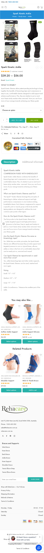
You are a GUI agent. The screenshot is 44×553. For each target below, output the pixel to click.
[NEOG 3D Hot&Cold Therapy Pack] (41, 67)
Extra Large (7, 312)
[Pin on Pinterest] (18, 133)
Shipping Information (8, 494)
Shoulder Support (7, 380)
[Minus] (7, 121)
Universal (6, 370)
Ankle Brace (6, 458)
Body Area (22, 16)
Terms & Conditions (7, 501)
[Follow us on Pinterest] (10, 436)
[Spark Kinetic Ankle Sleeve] (33, 30)
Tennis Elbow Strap (8, 468)
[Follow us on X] (3, 436)
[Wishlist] (4, 23)
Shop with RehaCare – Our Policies (13, 487)
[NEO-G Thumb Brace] (33, 363)
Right (6, 367)
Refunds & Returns (7, 497)
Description (9, 162)
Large (6, 315)
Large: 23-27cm (28, 312)
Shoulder (3, 361)
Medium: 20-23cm (28, 315)
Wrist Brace (6, 447)
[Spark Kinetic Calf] (37, 67)
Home (14, 16)
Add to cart (17, 120)
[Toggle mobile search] (5, 7)
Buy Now (34, 120)
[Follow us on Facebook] (6, 436)
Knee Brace (6, 450)
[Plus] (7, 119)
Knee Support (6, 461)
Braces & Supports (12, 327)
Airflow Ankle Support (9, 332)
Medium (7, 318)
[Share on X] (11, 133)
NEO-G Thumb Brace (30, 380)
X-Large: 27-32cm (28, 321)
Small (6, 321)
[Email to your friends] (22, 133)
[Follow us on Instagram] (14, 436)
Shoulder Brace (7, 465)
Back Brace (6, 454)
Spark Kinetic (10, 80)
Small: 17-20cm (28, 318)
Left (7, 364)
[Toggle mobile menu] (2, 7)
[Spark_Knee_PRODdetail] (33, 52)
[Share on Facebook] (14, 133)
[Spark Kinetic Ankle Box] (11, 30)
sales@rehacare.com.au (9, 427)
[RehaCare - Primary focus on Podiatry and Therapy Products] (22, 7)
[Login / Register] (38, 7)
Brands (20, 327)
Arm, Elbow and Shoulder (9, 376)
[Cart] (41, 7)
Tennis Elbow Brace (8, 472)
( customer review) (16, 71)
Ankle (30, 16)
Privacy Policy (5, 490)
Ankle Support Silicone (31, 332)
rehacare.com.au (6, 431)
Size (2, 106)
